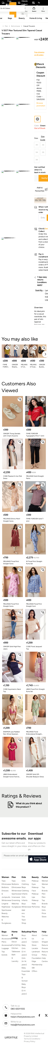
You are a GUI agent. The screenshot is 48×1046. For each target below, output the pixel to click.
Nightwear (6, 907)
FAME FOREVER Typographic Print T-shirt (35, 435)
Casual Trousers (29, 26)
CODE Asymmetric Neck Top (12, 690)
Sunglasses (16, 907)
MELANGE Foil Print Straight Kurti (24, 366)
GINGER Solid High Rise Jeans (12, 648)
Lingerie (5, 904)
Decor (14, 942)
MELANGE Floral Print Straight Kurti (33, 366)
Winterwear (6, 900)
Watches (15, 904)
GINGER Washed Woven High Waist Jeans (15, 366)
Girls (44, 910)
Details (39, 199)
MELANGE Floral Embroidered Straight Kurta (34, 733)
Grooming (16, 900)
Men (6, 26)
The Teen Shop (24, 920)
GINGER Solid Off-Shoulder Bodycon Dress (35, 775)
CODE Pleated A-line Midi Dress (12, 477)
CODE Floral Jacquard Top (34, 648)
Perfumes (36, 907)
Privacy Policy (29, 1041)
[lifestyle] (11, 1037)
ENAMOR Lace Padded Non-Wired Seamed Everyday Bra (11, 733)
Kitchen (15, 948)
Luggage (5, 948)
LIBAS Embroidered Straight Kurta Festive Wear (11, 775)
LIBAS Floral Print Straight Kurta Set (35, 690)
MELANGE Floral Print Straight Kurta (11, 562)
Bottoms (5, 887)
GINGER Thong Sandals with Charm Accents (11, 435)
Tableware (16, 951)
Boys (44, 907)
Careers (35, 942)
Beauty (4, 913)
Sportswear (6, 910)
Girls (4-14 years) (24, 961)
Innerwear (16, 897)
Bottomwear (15, 26)
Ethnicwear (6, 884)
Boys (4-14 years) (24, 938)
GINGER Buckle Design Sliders (42, 366)
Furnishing (16, 945)
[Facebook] (39, 1015)
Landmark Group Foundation (36, 955)
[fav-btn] (7, 348)
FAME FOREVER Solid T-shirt (6, 366)
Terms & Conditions (32, 1039)
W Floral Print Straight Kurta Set (34, 562)
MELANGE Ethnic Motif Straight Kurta (11, 520)
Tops (4, 881)
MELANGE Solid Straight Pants (35, 477)
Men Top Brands (45, 900)
